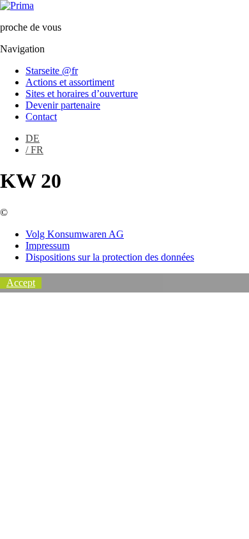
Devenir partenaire (63, 105)
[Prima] (17, 5)
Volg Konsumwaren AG (75, 234)
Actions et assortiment (70, 82)
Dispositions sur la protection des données (110, 257)
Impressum (48, 245)
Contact (41, 116)
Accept (20, 282)
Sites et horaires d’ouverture (82, 93)
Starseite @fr (52, 70)
